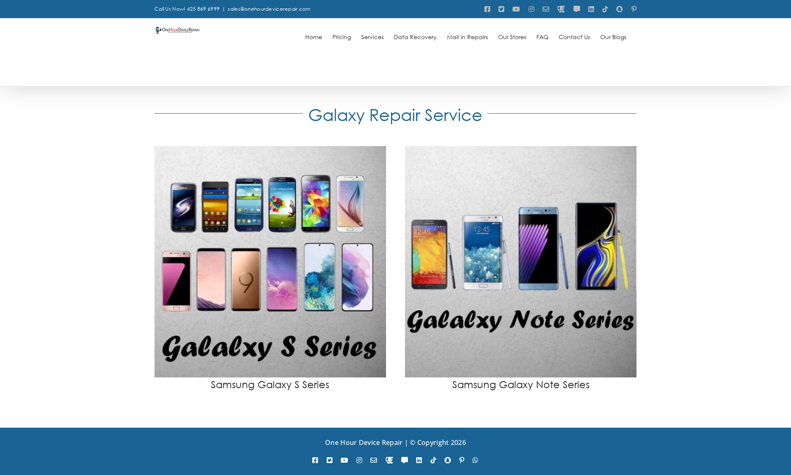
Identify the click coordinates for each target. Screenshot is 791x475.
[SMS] (404, 460)
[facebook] (315, 460)
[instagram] (359, 460)
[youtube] (344, 460)
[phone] (389, 460)
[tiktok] (433, 460)
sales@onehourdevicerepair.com (269, 8)
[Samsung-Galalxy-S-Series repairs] (270, 150)
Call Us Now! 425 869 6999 (187, 8)
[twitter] (329, 460)
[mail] (373, 460)
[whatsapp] (475, 460)
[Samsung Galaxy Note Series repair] (521, 150)
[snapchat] (448, 460)
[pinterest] (461, 460)
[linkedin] (419, 460)
